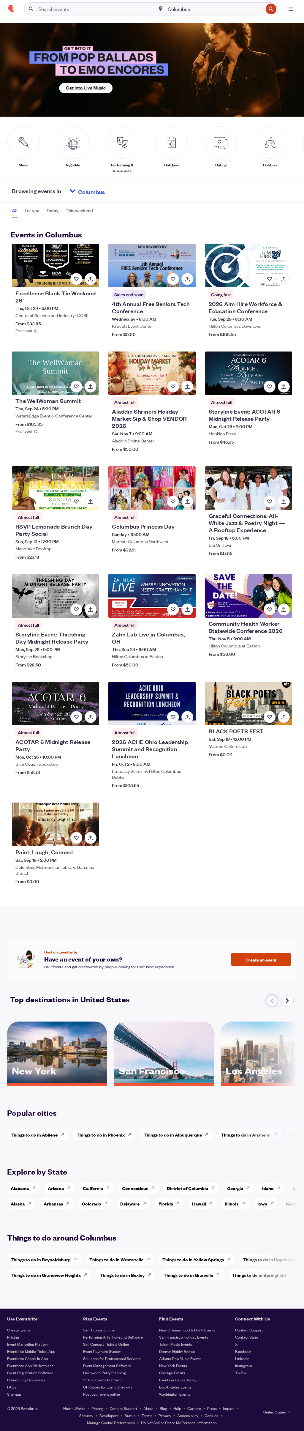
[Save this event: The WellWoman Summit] (76, 387)
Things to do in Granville (188, 1275)
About (148, 1408)
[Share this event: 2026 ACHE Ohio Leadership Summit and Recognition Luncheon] (187, 717)
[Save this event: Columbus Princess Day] (173, 502)
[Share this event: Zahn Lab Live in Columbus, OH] (187, 609)
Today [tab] (52, 210)
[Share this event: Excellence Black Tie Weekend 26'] (90, 279)
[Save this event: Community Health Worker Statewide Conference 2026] (270, 609)
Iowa (262, 1203)
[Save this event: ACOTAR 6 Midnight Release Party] (76, 717)
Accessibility (187, 1415)
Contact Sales (247, 1337)
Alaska (18, 1203)
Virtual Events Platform (102, 1380)
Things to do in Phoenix (101, 1134)
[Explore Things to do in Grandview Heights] (87, 1275)
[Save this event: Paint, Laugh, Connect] (76, 838)
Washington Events (174, 1394)
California (93, 1188)
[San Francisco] (164, 1081)
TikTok (241, 1372)
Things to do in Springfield (259, 1275)
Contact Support (249, 1330)
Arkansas (53, 1203)
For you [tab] (32, 210)
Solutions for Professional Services (112, 1358)
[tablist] (52, 212)
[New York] (57, 1081)
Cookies (211, 1415)
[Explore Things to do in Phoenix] (131, 1134)
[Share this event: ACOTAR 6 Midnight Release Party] (90, 717)
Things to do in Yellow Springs (193, 1259)
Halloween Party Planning (104, 1372)
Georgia (235, 1188)
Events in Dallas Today (177, 1380)
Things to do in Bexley (122, 1275)
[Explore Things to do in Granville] (220, 1275)
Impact (229, 1408)
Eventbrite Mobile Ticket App (31, 1351)
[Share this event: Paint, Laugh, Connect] (90, 838)
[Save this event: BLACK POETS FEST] (270, 717)
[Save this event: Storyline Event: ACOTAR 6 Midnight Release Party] (270, 387)
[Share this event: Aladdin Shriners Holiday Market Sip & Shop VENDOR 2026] (187, 387)
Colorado (91, 1203)
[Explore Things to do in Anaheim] (277, 1134)
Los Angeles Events (175, 1387)
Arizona (56, 1188)
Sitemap (14, 1394)
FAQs (11, 1387)
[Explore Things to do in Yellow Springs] (230, 1259)
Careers (194, 1408)
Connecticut (135, 1188)
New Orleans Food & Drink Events (187, 1330)
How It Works (74, 1408)
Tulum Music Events (175, 1344)
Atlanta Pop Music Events (180, 1358)
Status (130, 1415)
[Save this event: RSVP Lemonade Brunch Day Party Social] (76, 502)
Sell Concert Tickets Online (106, 1344)
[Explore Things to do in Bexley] (151, 1275)
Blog (163, 1408)
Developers (108, 1415)
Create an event (261, 959)
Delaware (130, 1203)
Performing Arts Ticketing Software (113, 1337)
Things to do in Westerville (116, 1259)
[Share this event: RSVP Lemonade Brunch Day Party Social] (90, 502)
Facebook (243, 1351)
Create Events (19, 1330)
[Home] (10, 8)
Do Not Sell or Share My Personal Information (179, 1422)
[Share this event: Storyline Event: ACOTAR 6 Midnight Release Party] (284, 387)
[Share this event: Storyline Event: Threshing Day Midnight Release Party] (90, 609)
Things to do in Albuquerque (173, 1134)
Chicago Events (172, 1372)
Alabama (20, 1188)
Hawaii (199, 1203)
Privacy (165, 1415)
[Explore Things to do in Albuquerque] (208, 1134)
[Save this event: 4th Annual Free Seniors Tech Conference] (173, 279)
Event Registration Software (30, 1372)
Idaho (268, 1188)
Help (177, 1408)
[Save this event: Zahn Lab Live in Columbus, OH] (173, 609)
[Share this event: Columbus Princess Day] (187, 502)
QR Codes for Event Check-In (107, 1387)
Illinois (231, 1203)
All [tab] (15, 210)
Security (86, 1415)
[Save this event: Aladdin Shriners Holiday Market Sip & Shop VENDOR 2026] (173, 387)
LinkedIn (242, 1358)
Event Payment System (102, 1351)
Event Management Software (107, 1365)
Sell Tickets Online (99, 1330)
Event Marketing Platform (28, 1344)
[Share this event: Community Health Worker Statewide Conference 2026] (284, 609)
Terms (147, 1415)
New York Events (173, 1365)
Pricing (13, 1337)
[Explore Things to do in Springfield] (292, 1275)
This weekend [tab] (79, 210)
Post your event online (101, 1394)
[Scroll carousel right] (287, 1000)
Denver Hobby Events (177, 1351)
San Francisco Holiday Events (183, 1337)
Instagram (243, 1365)
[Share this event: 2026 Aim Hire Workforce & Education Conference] (284, 279)
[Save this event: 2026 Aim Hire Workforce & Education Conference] (270, 279)
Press (212, 1408)
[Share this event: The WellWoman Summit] (90, 387)
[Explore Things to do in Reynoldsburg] (77, 1259)
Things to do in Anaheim (245, 1134)
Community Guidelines (26, 1380)
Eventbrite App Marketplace (30, 1365)
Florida (166, 1203)
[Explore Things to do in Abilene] (64, 1134)
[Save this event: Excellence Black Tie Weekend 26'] (76, 279)
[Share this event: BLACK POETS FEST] (284, 717)
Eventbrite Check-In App (27, 1358)
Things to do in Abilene (34, 1134)
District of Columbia (187, 1188)
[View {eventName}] (55, 265)
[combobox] (215, 9)
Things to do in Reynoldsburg (40, 1259)
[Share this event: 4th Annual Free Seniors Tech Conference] (187, 279)
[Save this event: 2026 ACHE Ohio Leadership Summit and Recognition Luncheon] (173, 717)
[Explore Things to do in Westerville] (150, 1259)
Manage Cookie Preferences (111, 1422)
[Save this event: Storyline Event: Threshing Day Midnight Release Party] (76, 609)
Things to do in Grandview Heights (46, 1275)
